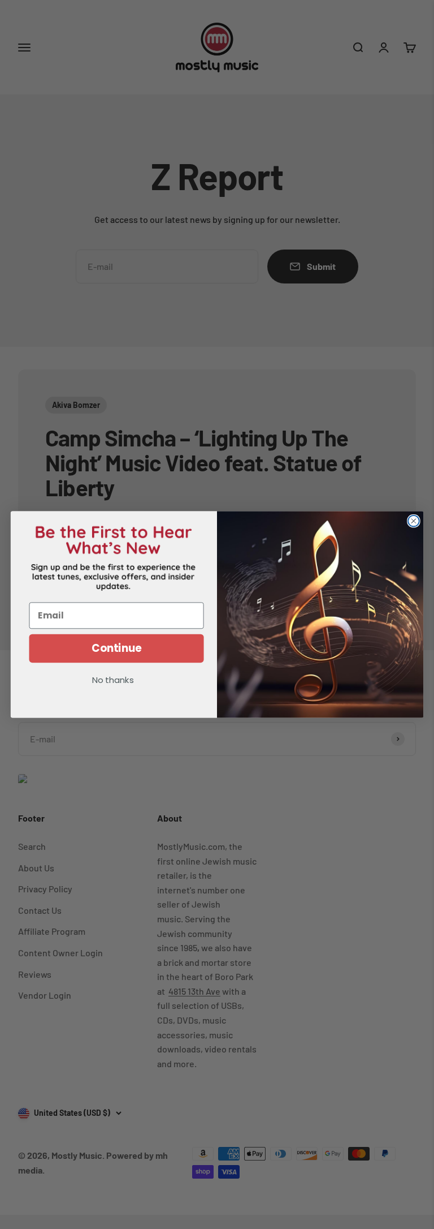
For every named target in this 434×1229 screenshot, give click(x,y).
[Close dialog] (413, 521)
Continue (117, 648)
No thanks (113, 681)
